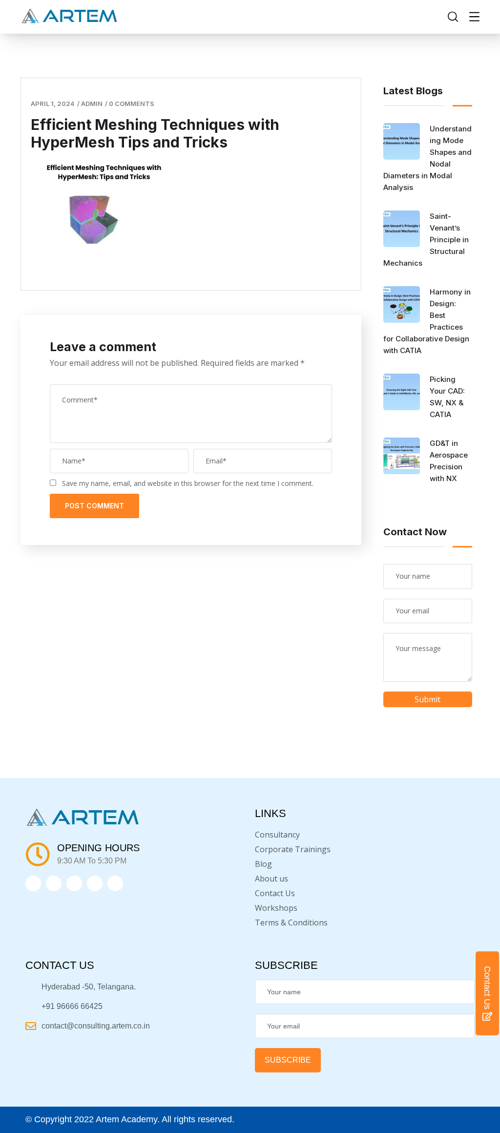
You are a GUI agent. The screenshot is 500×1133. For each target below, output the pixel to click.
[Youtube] (115, 883)
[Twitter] (33, 883)
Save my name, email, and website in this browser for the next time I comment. (187, 483)
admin (92, 103)
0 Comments (131, 103)
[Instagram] (95, 883)
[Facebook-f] (54, 883)
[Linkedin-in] (74, 883)
